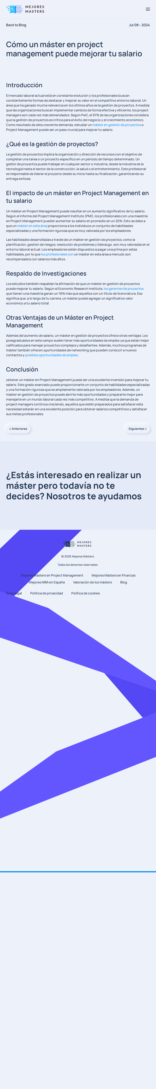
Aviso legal (14, 593)
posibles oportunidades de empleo (51, 355)
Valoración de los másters (92, 582)
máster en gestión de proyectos (116, 125)
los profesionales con (57, 254)
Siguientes (136, 429)
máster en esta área (32, 226)
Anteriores (19, 429)
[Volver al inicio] (26, 9)
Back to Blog (16, 25)
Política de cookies (85, 593)
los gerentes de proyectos (124, 288)
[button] (148, 9)
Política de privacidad (46, 593)
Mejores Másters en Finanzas (113, 575)
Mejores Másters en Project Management (52, 575)
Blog (123, 582)
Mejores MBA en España (47, 582)
